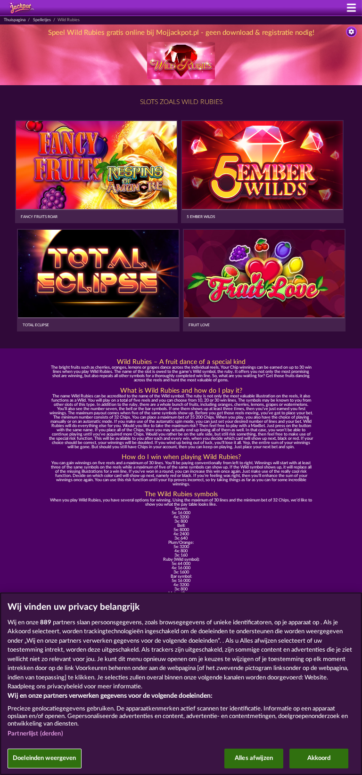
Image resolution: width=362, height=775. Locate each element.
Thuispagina (14, 20)
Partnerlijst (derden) (35, 734)
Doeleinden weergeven (44, 758)
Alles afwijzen (254, 758)
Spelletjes (42, 20)
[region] (181, 683)
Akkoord (319, 758)
